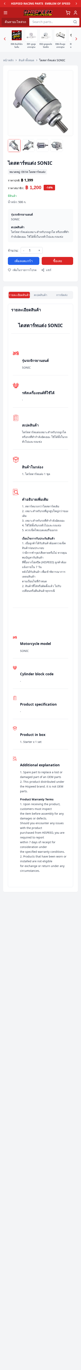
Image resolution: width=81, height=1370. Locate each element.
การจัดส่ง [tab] (61, 295)
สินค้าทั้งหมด (26, 60)
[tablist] (40, 295)
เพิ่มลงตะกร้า (24, 261)
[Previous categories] (5, 39)
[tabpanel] (40, 595)
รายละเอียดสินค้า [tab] (19, 295)
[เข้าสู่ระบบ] (75, 13)
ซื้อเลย (57, 261)
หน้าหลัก (8, 60)
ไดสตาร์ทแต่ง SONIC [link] (52, 60)
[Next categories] (76, 39)
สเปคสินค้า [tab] (40, 295)
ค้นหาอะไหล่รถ (15, 22)
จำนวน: (13, 250)
